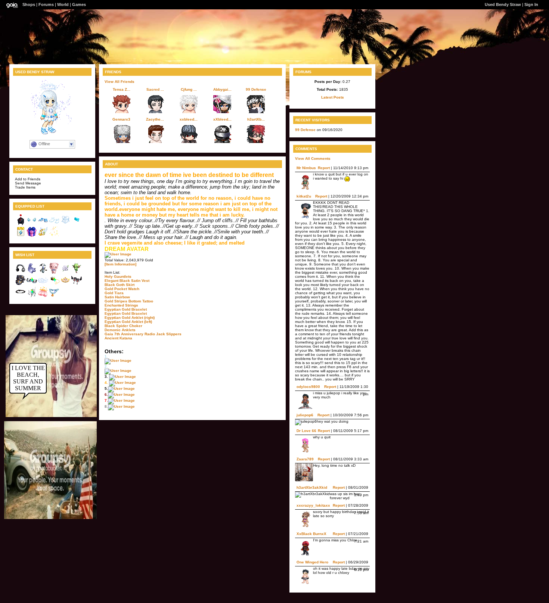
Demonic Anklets (120, 330)
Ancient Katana (118, 338)
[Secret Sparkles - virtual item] (54, 236)
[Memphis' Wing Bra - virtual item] (31, 224)
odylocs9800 (308, 387)
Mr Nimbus (306, 168)
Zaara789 (305, 459)
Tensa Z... (121, 89)
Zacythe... (155, 119)
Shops (28, 4)
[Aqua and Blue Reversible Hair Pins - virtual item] (20, 236)
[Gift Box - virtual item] (31, 236)
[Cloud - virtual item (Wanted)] (43, 284)
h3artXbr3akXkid (312, 487)
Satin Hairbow (117, 297)
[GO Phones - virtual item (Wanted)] (20, 272)
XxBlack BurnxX (311, 534)
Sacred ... (155, 89)
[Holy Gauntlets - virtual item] (43, 236)
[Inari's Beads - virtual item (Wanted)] (54, 296)
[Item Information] (120, 264)
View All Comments (313, 158)
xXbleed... (222, 119)
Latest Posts (332, 97)
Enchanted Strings (121, 305)
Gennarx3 (121, 119)
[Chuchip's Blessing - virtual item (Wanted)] (31, 296)
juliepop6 (305, 415)
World (63, 4)
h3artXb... (256, 119)
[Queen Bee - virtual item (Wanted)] (54, 284)
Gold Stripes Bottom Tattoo (129, 301)
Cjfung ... (189, 89)
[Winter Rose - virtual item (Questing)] (65, 272)
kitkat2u (304, 196)
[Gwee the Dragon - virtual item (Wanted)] (76, 272)
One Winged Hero (312, 562)
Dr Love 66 (306, 431)
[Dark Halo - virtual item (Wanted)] (20, 296)
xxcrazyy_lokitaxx (313, 505)
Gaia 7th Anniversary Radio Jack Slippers (143, 334)
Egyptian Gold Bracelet (126, 309)
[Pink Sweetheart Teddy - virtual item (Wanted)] (54, 272)
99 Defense (256, 89)
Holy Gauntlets (118, 276)
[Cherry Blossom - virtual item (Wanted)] (43, 296)
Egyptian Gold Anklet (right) (130, 318)
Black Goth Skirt (119, 285)
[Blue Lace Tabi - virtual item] (54, 224)
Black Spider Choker (123, 326)
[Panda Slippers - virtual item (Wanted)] (31, 284)
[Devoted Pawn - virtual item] (20, 224)
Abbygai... (222, 89)
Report (324, 168)
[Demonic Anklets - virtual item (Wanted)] (76, 284)
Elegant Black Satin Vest (127, 281)
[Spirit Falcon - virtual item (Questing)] (20, 284)
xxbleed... (189, 119)
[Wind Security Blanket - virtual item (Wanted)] (31, 272)
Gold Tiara (114, 293)
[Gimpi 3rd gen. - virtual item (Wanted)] (43, 272)
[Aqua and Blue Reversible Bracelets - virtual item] (76, 224)
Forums (46, 4)
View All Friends (119, 82)
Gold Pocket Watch (122, 289)
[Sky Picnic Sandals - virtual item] (43, 224)
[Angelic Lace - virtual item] (65, 224)
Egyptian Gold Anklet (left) (128, 322)
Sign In (531, 4)
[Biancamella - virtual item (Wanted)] (65, 284)
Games (79, 4)
